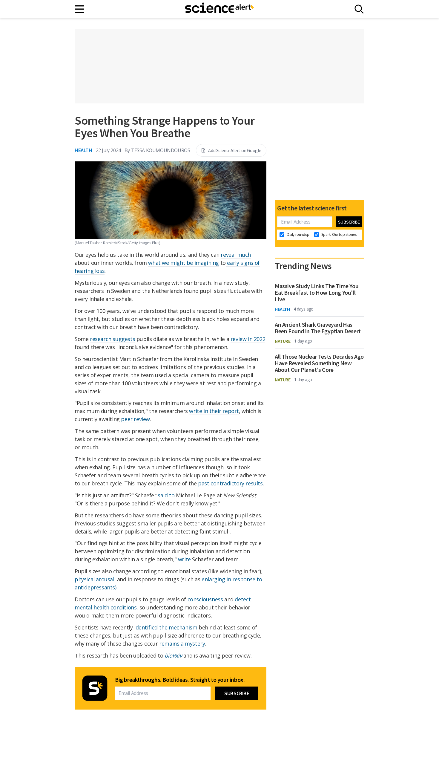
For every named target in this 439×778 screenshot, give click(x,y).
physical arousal (94, 579)
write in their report (214, 411)
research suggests (112, 339)
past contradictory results (230, 483)
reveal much (236, 254)
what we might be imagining (183, 262)
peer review (135, 419)
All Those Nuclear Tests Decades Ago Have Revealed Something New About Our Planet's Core (319, 363)
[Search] (359, 9)
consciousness (205, 599)
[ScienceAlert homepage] (219, 9)
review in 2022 (248, 339)
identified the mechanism (165, 627)
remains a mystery (182, 643)
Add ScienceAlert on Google (234, 150)
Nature (283, 341)
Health (83, 150)
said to (166, 495)
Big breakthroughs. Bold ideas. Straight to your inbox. (180, 679)
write (184, 559)
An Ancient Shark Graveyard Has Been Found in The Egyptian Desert (318, 327)
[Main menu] (80, 9)
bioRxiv (173, 655)
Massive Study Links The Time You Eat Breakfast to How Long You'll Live (316, 292)
